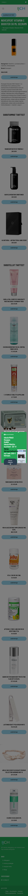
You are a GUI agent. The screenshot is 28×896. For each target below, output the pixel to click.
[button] (10, 462)
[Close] (2, 433)
